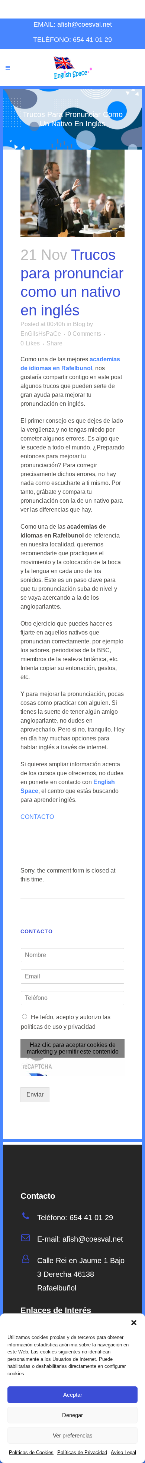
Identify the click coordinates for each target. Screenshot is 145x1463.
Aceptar (72, 1395)
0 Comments (84, 334)
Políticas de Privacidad (82, 1452)
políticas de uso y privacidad (58, 1027)
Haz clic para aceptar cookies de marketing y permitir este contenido (73, 1048)
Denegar (72, 1415)
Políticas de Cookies (31, 1452)
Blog (79, 324)
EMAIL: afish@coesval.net (72, 24)
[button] (134, 1322)
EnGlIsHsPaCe (40, 334)
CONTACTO (37, 817)
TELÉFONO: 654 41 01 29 (72, 39)
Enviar (35, 1094)
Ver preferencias (73, 1435)
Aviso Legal (123, 1452)
